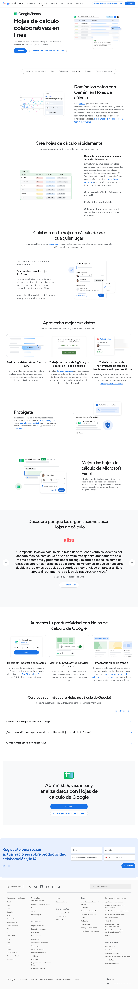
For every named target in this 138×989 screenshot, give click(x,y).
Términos (33, 979)
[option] (36, 71)
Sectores (54, 3)
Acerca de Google (46, 979)
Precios (69, 3)
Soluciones (31, 3)
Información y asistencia (115, 898)
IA (62, 3)
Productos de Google (64, 979)
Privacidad (23, 979)
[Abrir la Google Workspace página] (13, 3)
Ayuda (77, 979)
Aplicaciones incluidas (16, 898)
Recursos (79, 3)
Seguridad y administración (37, 899)
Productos (43, 3)
